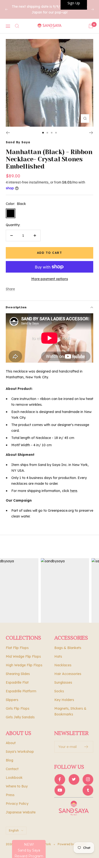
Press (10, 795)
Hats (58, 656)
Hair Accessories (67, 674)
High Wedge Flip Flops (24, 665)
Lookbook (14, 777)
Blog (9, 760)
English (14, 830)
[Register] (86, 746)
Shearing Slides (18, 674)
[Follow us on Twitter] (73, 779)
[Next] (91, 132)
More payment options (49, 279)
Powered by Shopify (72, 844)
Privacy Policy (17, 803)
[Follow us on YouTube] (59, 790)
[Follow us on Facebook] (59, 779)
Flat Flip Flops (17, 648)
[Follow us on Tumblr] (87, 790)
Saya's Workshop (20, 751)
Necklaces (62, 665)
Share (10, 289)
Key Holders (64, 700)
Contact (12, 769)
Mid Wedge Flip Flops (23, 656)
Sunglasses (63, 682)
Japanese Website (21, 812)
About (11, 743)
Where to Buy (17, 786)
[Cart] (90, 26)
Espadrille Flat (17, 682)
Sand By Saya (18, 142)
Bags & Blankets (67, 648)
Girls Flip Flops (17, 708)
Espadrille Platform (21, 691)
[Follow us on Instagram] (87, 779)
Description (16, 307)
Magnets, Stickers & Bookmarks (70, 711)
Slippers (12, 700)
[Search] (17, 26)
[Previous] (8, 132)
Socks (59, 691)
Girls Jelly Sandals (20, 717)
